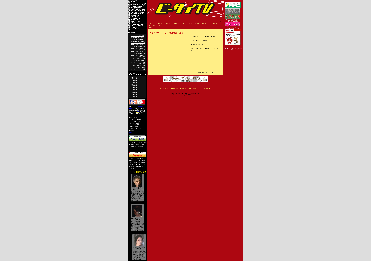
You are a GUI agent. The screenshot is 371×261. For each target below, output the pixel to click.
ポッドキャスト (180, 88)
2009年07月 (134, 87)
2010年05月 (134, 80)
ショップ (199, 88)
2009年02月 (134, 94)
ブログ (189, 88)
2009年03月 (134, 93)
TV (186, 88)
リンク (211, 88)
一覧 (219, 21)
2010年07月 (134, 77)
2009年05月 (134, 89)
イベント (193, 88)
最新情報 (173, 88)
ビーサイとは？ (166, 88)
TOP (159, 88)
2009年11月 (134, 82)
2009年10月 (134, 84)
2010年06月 (134, 79)
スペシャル (205, 88)
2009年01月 (134, 96)
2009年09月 (134, 86)
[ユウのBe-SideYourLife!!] (232, 18)
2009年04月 (134, 91)
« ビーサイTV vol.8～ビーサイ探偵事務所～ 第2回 (163, 23)
